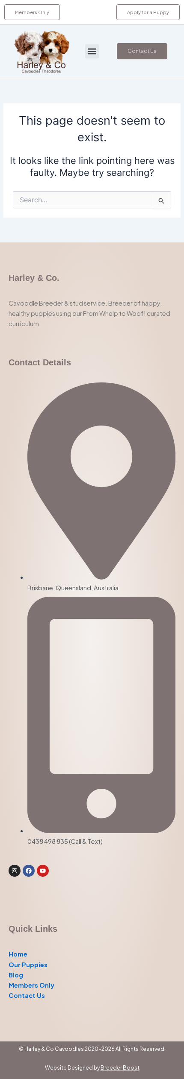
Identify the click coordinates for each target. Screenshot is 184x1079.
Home (18, 954)
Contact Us (27, 995)
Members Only (31, 985)
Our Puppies (28, 964)
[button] (92, 51)
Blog (16, 975)
